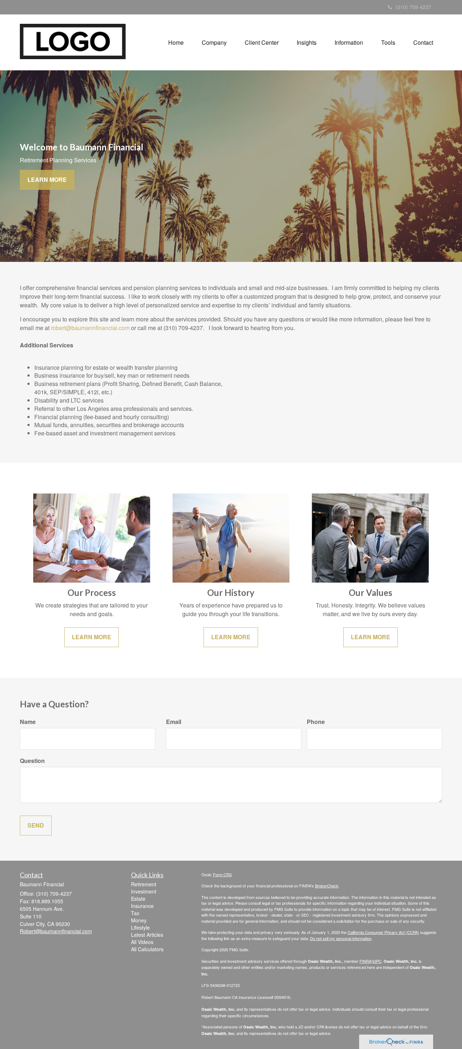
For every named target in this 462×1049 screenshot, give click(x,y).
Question (32, 761)
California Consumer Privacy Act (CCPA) (383, 932)
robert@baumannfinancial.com (90, 328)
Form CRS (222, 874)
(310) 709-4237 (413, 6)
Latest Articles (147, 934)
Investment (143, 891)
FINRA (365, 961)
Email (173, 722)
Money (139, 920)
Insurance (142, 905)
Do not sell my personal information (340, 938)
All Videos (142, 941)
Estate (138, 898)
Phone (316, 722)
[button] (214, 42)
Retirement (143, 884)
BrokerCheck (327, 885)
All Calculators (147, 949)
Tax (135, 913)
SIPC (377, 961)
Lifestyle (140, 927)
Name (28, 722)
